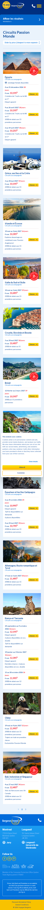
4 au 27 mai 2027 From (15, 791)
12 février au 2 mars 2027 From (16, 396)
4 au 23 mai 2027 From (15, 527)
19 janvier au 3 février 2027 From (15, 659)
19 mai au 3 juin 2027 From (16, 240)
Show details (33, 462)
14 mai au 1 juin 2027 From (16, 294)
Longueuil (27, 829)
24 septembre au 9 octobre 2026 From (16, 636)
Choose (32, 94)
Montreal (7, 829)
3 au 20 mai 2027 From (15, 344)
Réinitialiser (7, 21)
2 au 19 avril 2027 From (16, 134)
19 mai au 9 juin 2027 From (16, 734)
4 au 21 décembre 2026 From (16, 94)
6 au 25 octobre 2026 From (14, 508)
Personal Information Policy (21, 902)
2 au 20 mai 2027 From (15, 185)
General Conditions (22, 905)
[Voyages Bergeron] (17, 7)
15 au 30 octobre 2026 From (15, 678)
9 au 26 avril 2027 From (16, 114)
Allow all (22, 467)
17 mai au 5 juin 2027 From (16, 580)
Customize (21, 473)
